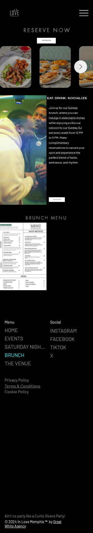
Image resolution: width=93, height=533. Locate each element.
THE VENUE (18, 363)
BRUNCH (14, 355)
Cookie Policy (17, 391)
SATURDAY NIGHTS (25, 347)
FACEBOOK (62, 339)
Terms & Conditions (22, 385)
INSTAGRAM (63, 330)
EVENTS (14, 338)
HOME (11, 330)
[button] (37, 198)
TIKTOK (58, 347)
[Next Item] (80, 66)
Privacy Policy (17, 379)
